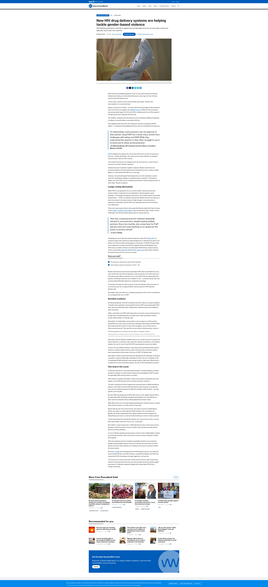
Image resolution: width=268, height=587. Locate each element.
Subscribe (96, 566)
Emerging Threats (164, 6)
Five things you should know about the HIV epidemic (126, 262)
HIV (111, 15)
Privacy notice (137, 585)
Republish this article (129, 34)
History (155, 6)
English (173, 1)
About (138, 6)
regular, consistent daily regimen (122, 210)
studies (117, 451)
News (149, 6)
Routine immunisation (117, 507)
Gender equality (117, 15)
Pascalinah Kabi (117, 34)
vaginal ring (140, 250)
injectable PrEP (126, 250)
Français (177, 1)
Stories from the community (103, 15)
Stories (144, 6)
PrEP (109, 154)
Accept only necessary (186, 583)
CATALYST (150, 238)
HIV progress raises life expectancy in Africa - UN (125, 265)
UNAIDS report (135, 110)
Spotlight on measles (145, 509)
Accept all (198, 583)
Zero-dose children (104, 510)
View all (176, 477)
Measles (137, 509)
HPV (159, 507)
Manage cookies (173, 583)
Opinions (173, 6)
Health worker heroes (94, 510)
